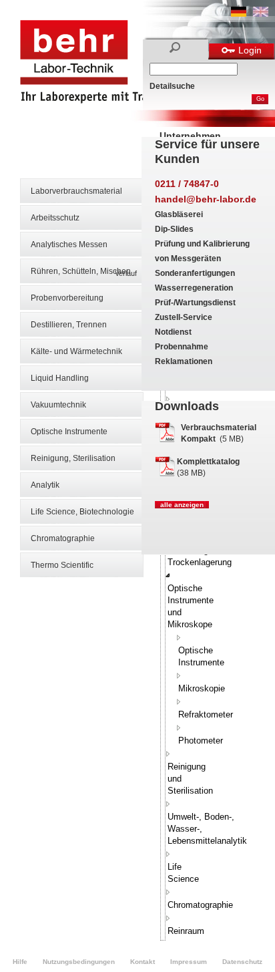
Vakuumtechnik (58, 405)
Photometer (200, 741)
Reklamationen (183, 361)
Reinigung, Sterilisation (73, 458)
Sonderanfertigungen (195, 273)
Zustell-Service (183, 317)
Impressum (188, 961)
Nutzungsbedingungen (79, 961)
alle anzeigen (182, 504)
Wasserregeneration (194, 288)
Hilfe (20, 961)
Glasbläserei (179, 214)
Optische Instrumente (69, 431)
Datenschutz (242, 961)
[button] (168, 575)
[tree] (163, 564)
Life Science (183, 873)
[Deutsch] (238, 14)
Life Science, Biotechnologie (82, 511)
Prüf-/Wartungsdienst (195, 302)
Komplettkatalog (208, 461)
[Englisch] (260, 14)
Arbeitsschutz (55, 217)
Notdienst (173, 332)
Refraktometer (205, 714)
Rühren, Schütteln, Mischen (81, 271)
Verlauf (126, 273)
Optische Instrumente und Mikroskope (191, 606)
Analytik (45, 485)
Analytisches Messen (69, 244)
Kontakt (142, 961)
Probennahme (181, 346)
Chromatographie (63, 538)
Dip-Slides (174, 229)
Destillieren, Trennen (69, 324)
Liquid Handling (60, 378)
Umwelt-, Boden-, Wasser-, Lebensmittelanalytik (207, 829)
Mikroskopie (201, 688)
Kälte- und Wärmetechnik (76, 351)
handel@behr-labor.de (205, 199)
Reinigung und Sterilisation (190, 779)
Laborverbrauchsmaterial (76, 191)
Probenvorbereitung (67, 298)
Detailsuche (172, 86)
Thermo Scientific (62, 565)
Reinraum (186, 931)
